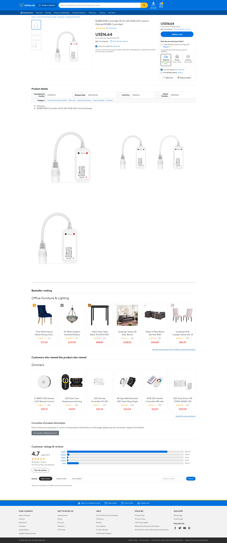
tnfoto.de (116, 46)
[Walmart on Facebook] (175, 528)
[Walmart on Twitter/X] (179, 528)
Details (180, 72)
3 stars (63, 457)
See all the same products (185, 416)
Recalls (98, 522)
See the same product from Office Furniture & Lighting (173, 349)
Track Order (128, 503)
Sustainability (24, 529)
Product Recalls (102, 529)
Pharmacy (92, 12)
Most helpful (76, 478)
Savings (48, 12)
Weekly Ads (145, 503)
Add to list (169, 77)
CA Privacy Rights (141, 522)
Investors (22, 526)
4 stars (63, 454)
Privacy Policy (140, 519)
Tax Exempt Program (104, 533)
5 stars (63, 452)
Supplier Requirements (27, 533)
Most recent (45, 478)
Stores (60, 519)
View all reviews (40, 470)
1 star (64, 463)
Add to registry (185, 77)
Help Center (112, 503)
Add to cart (177, 34)
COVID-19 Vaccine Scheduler (107, 515)
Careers (102, 12)
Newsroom (23, 522)
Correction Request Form (45, 432)
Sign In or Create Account (90, 503)
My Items (111, 12)
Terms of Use (140, 515)
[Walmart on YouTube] (184, 528)
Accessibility (101, 526)
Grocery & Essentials (61, 12)
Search (190, 478)
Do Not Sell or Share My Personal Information (152, 529)
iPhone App (178, 515)
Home (34, 17)
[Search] (144, 5)
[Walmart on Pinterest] (189, 528)
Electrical (61, 17)
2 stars (63, 460)
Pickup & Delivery (79, 12)
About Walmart (24, 515)
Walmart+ (61, 526)
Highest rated (61, 478)
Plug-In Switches (98, 100)
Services (39, 12)
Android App (178, 519)
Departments (28, 12)
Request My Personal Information (147, 526)
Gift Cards (61, 529)
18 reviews (113, 28)
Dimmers (109, 100)
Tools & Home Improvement (46, 17)
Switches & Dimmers (73, 17)
